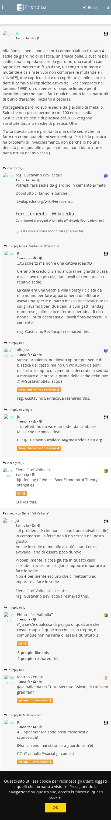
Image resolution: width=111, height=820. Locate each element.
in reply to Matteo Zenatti (25, 715)
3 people (25, 652)
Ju (21, 479)
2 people (25, 658)
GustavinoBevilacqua (44, 381)
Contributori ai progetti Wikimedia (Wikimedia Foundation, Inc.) (60, 220)
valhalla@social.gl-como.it (50, 753)
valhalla (27, 686)
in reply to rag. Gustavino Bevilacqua (33, 246)
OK (55, 807)
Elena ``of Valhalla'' (33, 590)
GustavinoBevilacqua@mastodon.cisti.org (64, 439)
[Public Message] (38, 38)
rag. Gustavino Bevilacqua (40, 331)
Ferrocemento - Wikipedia (45, 213)
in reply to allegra (20, 409)
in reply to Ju (15, 168)
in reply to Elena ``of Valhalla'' (27, 513)
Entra (92, 7)
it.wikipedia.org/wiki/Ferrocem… (44, 201)
